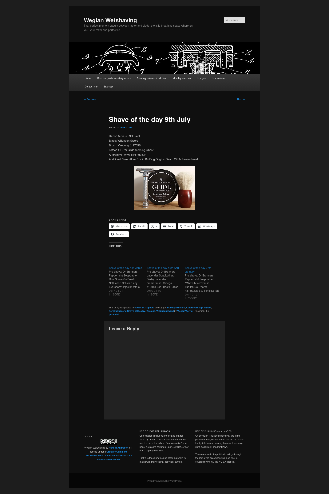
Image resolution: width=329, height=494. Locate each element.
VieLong (150, 311)
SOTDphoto (148, 307)
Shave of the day (136, 311)
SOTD (137, 307)
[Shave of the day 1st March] (128, 281)
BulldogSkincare (176, 307)
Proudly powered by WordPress (164, 481)
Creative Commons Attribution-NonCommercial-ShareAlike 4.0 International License (108, 455)
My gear (201, 78)
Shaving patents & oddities (152, 78)
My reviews (218, 78)
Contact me (91, 86)
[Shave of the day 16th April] (166, 281)
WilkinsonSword (165, 311)
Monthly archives (182, 78)
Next (241, 99)
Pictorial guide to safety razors (114, 78)
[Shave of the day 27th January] (204, 283)
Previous (90, 99)
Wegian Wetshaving (110, 20)
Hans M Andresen (118, 447)
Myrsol (207, 307)
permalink (114, 314)
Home (88, 78)
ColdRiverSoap (194, 307)
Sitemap (108, 86)
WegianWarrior (185, 311)
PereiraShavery (117, 311)
